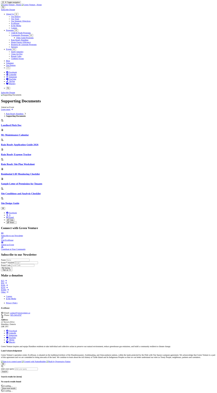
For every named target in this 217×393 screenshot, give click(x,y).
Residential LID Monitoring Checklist (20, 174)
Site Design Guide (10, 203)
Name (3, 260)
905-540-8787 (16, 315)
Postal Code (6, 265)
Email (7, 263)
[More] (16, 14)
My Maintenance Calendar (15, 135)
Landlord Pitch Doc (11, 125)
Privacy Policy (12, 303)
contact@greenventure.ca (20, 313)
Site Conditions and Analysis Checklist (21, 193)
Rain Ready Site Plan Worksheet (18, 164)
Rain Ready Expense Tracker (16, 154)
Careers (9, 296)
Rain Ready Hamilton (15, 114)
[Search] (3, 7)
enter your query (7, 369)
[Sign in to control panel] (11, 361)
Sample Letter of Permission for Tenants (21, 183)
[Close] (3, 208)
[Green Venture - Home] (21, 5)
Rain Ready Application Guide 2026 (19, 144)
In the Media (11, 299)
